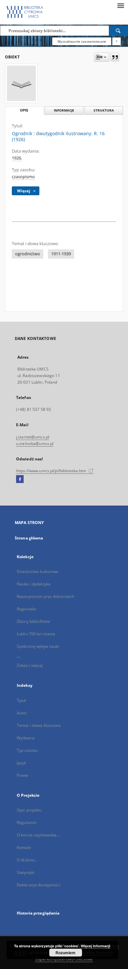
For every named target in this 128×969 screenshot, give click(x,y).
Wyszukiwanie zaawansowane (81, 41)
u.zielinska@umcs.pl (34, 443)
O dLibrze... (27, 860)
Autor (22, 713)
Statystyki (25, 872)
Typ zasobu (27, 750)
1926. (17, 158)
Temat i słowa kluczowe (39, 725)
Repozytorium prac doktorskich (45, 596)
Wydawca (25, 738)
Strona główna (29, 538)
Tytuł (21, 700)
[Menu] (120, 5)
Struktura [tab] (104, 110)
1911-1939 (61, 254)
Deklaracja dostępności (38, 885)
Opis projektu (29, 810)
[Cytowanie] (115, 57)
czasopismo (23, 176)
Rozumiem (65, 953)
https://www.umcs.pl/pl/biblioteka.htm (51, 471)
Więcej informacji (95, 945)
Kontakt (24, 847)
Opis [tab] (24, 110)
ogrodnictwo (27, 254)
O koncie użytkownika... (38, 835)
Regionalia (26, 609)
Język (21, 763)
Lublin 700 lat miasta (36, 634)
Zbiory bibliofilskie (33, 621)
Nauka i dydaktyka (34, 584)
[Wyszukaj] (118, 30)
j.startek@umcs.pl (32, 437)
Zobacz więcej (30, 665)
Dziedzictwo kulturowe (38, 571)
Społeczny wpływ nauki (38, 646)
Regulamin (26, 822)
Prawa (23, 775)
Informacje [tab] (64, 110)
